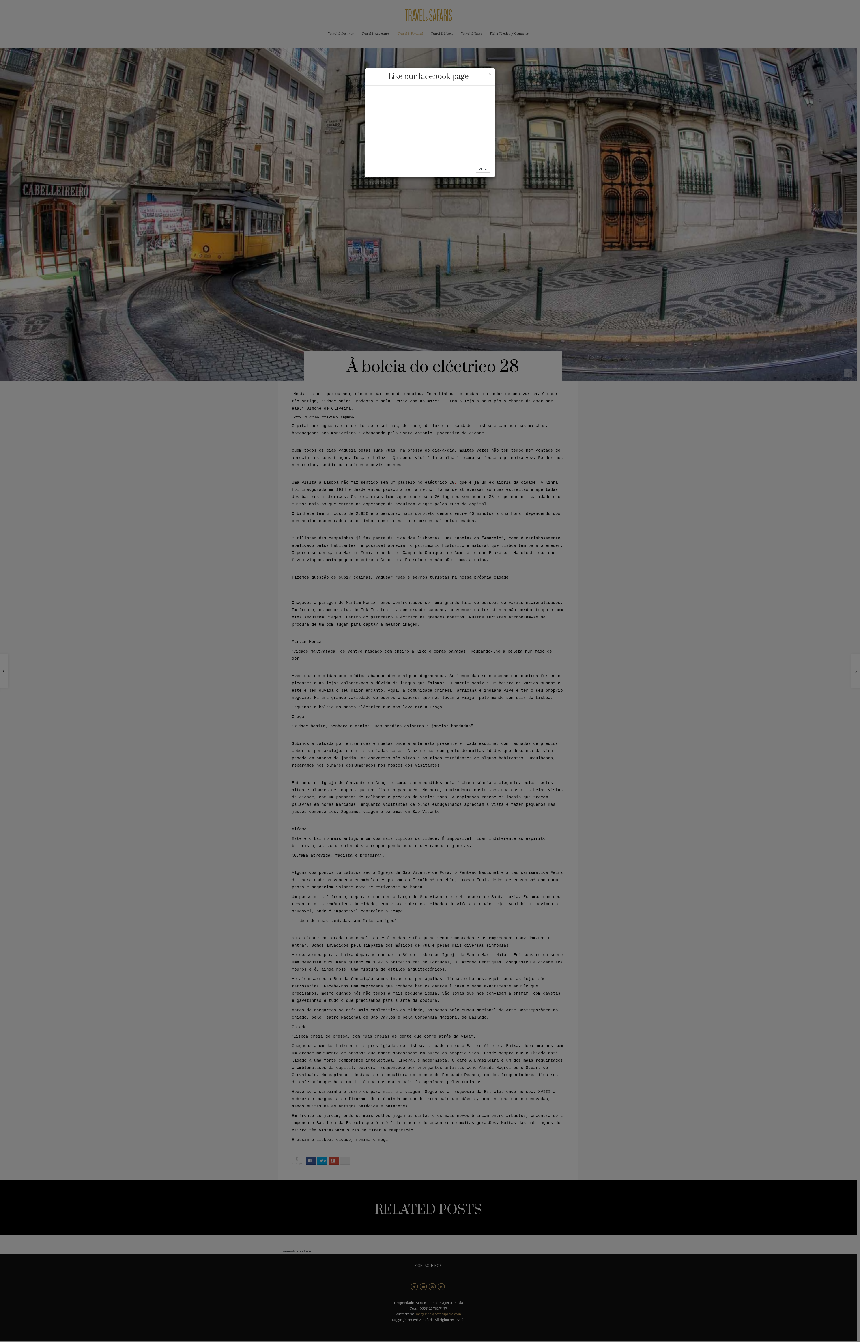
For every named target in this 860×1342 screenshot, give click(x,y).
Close (483, 169)
